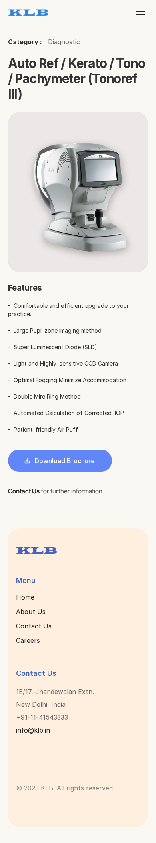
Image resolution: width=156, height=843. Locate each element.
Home (25, 597)
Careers (28, 640)
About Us (31, 612)
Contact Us (34, 626)
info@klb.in (33, 730)
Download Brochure (65, 461)
